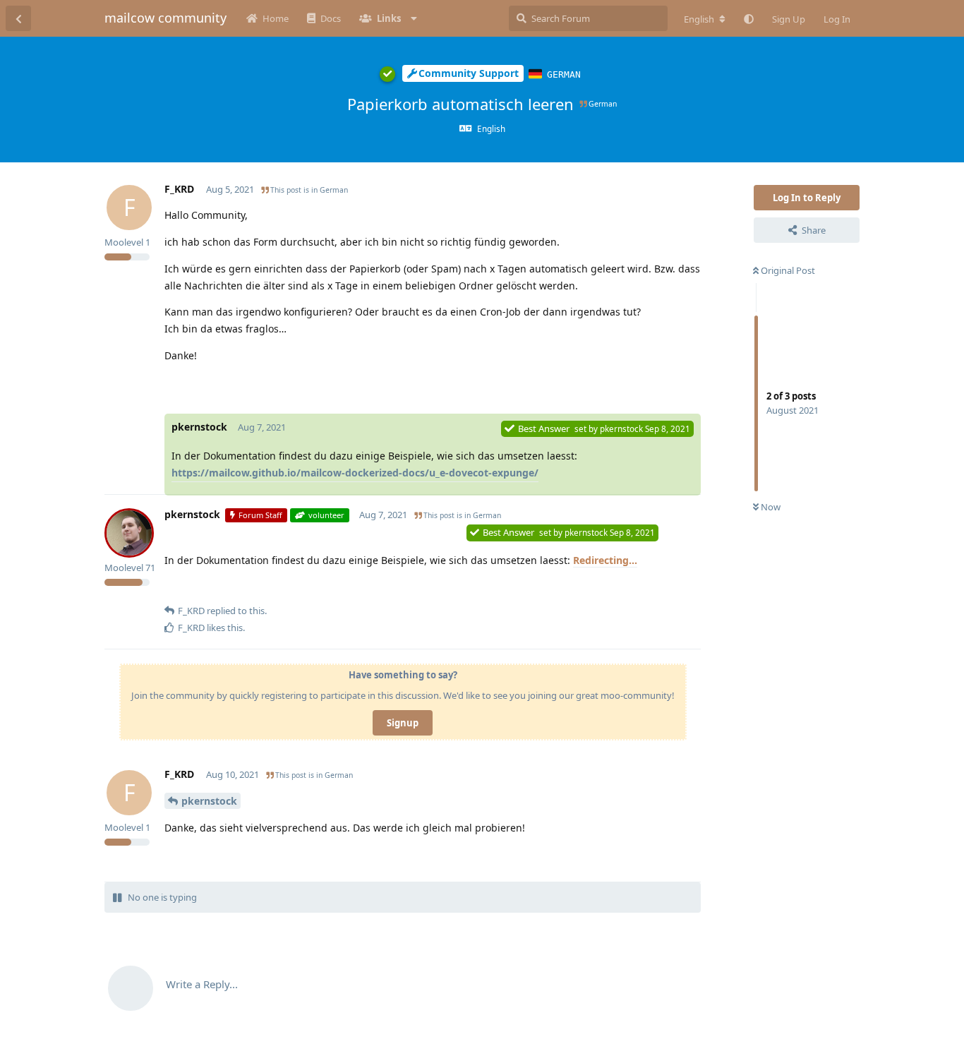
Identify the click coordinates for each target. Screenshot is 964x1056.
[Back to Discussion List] (18, 18)
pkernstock (209, 801)
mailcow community (165, 17)
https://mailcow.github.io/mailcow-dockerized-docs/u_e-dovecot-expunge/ (354, 472)
